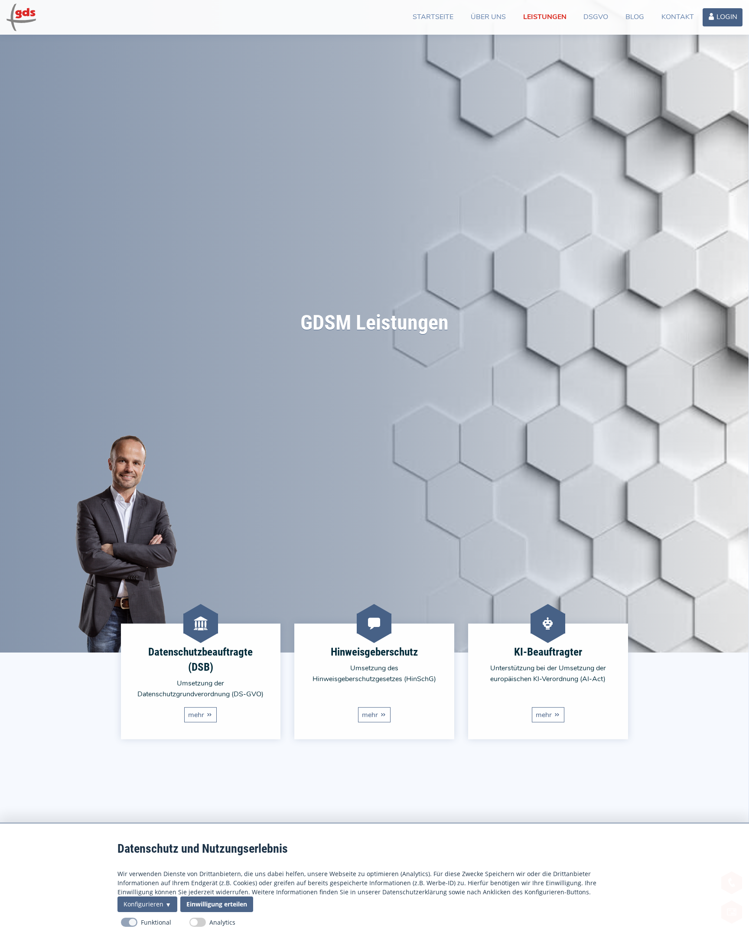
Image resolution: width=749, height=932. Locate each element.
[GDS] (21, 17)
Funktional (156, 922)
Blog (634, 17)
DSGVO (595, 17)
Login (726, 17)
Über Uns (488, 17)
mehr (196, 715)
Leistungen (544, 17)
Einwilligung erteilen (216, 904)
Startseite (433, 17)
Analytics (222, 922)
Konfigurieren (143, 904)
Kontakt (677, 17)
